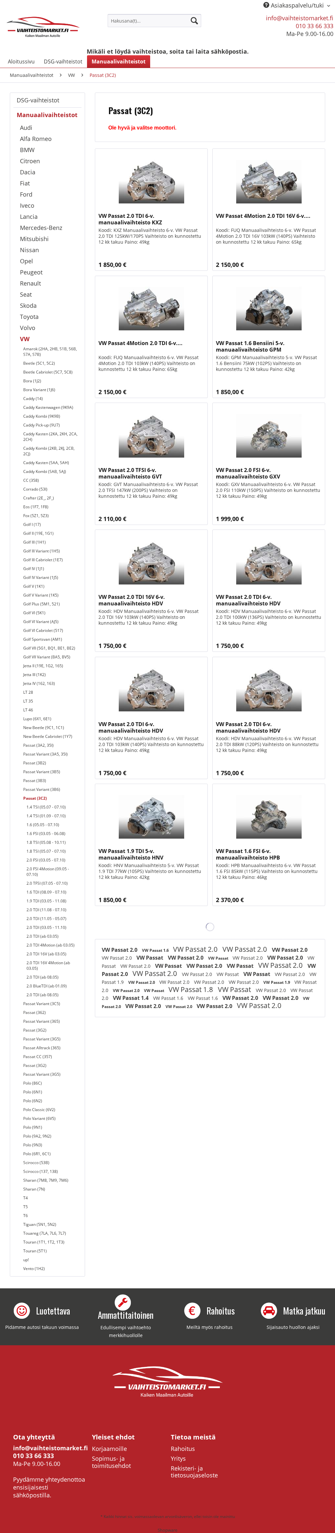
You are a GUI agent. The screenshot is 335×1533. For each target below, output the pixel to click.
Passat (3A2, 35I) (38, 745)
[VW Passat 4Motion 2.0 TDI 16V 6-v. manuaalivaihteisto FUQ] (269, 181)
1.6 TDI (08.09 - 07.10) (46, 892)
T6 (25, 1215)
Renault (30, 283)
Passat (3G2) (34, 1030)
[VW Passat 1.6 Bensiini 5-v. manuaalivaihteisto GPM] (269, 308)
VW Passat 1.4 (131, 998)
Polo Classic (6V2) (39, 1109)
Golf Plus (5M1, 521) (41, 604)
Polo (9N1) (32, 1127)
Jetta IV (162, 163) (39, 683)
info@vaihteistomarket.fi (299, 18)
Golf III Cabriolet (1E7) (43, 560)
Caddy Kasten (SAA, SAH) (46, 462)
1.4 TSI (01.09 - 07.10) (46, 816)
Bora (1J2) (32, 381)
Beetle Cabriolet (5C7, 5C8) (48, 372)
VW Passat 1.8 (191, 989)
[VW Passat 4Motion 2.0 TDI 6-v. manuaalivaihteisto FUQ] (151, 308)
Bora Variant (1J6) (39, 389)
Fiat (25, 183)
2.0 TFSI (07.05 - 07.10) (47, 883)
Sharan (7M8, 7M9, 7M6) (45, 1180)
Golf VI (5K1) (34, 613)
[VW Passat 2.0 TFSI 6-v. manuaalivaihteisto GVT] (151, 435)
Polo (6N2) (32, 1101)
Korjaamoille (109, 1449)
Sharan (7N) (34, 1189)
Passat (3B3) (34, 780)
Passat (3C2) (35, 798)
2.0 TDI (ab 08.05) (42, 977)
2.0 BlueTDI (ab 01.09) (46, 986)
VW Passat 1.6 (156, 950)
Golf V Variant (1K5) (41, 595)
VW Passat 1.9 (277, 982)
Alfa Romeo (36, 139)
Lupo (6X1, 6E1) (37, 719)
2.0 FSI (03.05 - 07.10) (45, 860)
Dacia (27, 172)
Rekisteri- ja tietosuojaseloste (194, 1471)
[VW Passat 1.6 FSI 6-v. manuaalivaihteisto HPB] (269, 816)
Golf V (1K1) (33, 586)
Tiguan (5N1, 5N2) (39, 1224)
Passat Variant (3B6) (41, 789)
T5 (25, 1207)
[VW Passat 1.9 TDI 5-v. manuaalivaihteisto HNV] (151, 816)
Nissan (29, 250)
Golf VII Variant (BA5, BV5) (46, 657)
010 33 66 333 (314, 26)
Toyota (29, 317)
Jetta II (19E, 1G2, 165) (43, 666)
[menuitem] (155, 20)
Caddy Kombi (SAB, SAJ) (44, 471)
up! (26, 1260)
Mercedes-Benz (41, 228)
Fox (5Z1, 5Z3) (36, 515)
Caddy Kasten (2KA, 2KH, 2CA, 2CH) (50, 436)
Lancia (29, 216)
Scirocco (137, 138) (40, 1171)
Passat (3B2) (34, 763)
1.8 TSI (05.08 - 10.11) (46, 842)
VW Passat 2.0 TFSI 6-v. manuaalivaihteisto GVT (130, 473)
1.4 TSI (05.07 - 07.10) (46, 807)
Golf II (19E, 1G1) (38, 533)
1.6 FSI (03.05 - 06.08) (45, 833)
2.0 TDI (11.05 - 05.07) (46, 918)
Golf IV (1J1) (33, 568)
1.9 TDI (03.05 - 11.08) (46, 901)
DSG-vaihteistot (38, 100)
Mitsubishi (34, 239)
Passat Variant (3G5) (42, 1039)
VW (24, 339)
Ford (26, 194)
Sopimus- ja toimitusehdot (111, 1462)
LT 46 (28, 710)
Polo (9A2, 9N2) (37, 1136)
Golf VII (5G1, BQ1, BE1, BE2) (49, 648)
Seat (26, 294)
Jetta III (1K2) (34, 674)
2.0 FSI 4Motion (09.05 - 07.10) (47, 871)
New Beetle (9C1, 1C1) (43, 727)
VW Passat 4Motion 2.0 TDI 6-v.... (140, 343)
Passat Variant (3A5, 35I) (45, 754)
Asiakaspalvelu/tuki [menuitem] (297, 5)
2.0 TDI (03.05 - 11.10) (46, 927)
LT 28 (28, 692)
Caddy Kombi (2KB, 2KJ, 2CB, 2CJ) (49, 451)
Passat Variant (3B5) (41, 772)
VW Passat (150, 957)
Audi (26, 127)
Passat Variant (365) (41, 1021)
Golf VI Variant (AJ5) (41, 621)
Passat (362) (34, 1012)
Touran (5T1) (35, 1251)
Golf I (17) (32, 524)
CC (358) (31, 480)
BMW (27, 150)
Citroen (30, 161)
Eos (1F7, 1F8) (35, 507)
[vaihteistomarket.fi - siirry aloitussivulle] (43, 29)
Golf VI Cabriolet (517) (43, 630)
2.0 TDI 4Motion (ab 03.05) (50, 945)
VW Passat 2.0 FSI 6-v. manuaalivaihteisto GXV (248, 473)
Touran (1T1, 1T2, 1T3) (43, 1242)
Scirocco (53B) (36, 1162)
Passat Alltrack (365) (42, 1048)
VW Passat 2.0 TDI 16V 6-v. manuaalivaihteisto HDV (131, 600)
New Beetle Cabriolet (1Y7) (47, 736)
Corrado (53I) (35, 489)
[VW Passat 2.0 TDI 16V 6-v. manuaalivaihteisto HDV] (151, 562)
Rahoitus (183, 1449)
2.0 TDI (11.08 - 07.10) (46, 910)
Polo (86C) (32, 1083)
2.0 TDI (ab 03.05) (42, 936)
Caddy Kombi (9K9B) (41, 416)
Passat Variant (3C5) (41, 1003)
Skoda (28, 305)
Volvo (27, 328)
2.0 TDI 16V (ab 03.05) (46, 954)
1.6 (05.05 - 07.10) (42, 824)
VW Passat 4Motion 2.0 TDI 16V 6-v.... (263, 216)
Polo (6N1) (32, 1092)
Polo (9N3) (32, 1145)
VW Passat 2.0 (120, 949)
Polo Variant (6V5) (39, 1118)
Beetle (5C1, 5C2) (39, 363)
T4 (25, 1198)
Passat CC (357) (37, 1056)
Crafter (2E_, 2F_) (38, 498)
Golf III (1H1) (34, 542)
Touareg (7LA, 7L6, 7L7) (44, 1233)
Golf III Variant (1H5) (41, 551)
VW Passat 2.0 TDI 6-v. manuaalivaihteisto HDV (248, 600)
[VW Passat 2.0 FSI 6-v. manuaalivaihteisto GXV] (269, 435)
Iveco (27, 205)
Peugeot (31, 272)
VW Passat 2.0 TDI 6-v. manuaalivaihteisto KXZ (130, 219)
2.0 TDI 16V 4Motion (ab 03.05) (48, 965)
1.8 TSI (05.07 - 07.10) (46, 851)
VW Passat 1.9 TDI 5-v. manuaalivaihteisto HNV (130, 854)
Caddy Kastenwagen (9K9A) (48, 407)
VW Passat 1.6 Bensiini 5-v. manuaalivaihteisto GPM (250, 346)
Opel (26, 261)
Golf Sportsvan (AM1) (42, 639)
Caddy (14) (33, 398)
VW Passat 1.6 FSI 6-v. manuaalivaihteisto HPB (248, 854)
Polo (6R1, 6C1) (37, 1154)
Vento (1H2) (34, 1268)
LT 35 (28, 701)
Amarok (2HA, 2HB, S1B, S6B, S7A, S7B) (50, 351)
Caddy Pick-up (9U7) (41, 425)
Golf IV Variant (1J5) (40, 577)
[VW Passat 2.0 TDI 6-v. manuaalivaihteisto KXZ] (151, 181)
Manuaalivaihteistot (47, 115)
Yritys (178, 1458)
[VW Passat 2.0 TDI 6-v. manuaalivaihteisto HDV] (269, 562)
